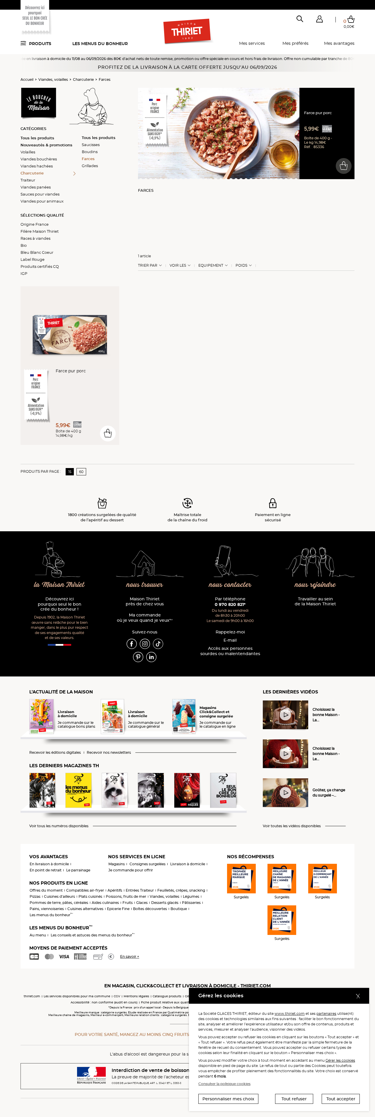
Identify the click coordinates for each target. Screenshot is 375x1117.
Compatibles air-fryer (85, 890)
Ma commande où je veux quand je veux (145, 618)
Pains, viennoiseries (47, 909)
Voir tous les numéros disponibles (58, 826)
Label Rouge (33, 259)
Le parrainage (78, 870)
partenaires (326, 1013)
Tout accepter (340, 1098)
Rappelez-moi (230, 632)
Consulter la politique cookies (224, 1084)
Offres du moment (46, 890)
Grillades (90, 165)
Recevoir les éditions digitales (55, 752)
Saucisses (91, 144)
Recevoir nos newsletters (109, 752)
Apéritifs (115, 890)
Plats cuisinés (90, 896)
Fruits (127, 902)
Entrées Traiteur (140, 890)
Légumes (191, 896)
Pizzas (35, 896)
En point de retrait (46, 870)
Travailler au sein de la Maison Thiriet (315, 602)
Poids (241, 265)
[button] (319, 20)
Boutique (179, 909)
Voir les (178, 265)
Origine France (35, 224)
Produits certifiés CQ (40, 266)
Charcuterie (83, 79)
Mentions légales (136, 996)
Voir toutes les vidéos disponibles (292, 826)
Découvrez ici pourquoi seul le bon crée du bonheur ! (59, 604)
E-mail (230, 640)
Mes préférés (295, 43)
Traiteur (28, 180)
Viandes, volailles (53, 79)
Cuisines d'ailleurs (59, 896)
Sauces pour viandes (40, 194)
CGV (117, 996)
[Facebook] (132, 643)
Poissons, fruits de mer (126, 896)
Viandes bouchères (39, 159)
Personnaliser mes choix (228, 1098)
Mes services (252, 43)
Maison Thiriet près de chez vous (145, 602)
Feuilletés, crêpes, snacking (181, 890)
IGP (24, 273)
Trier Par (147, 265)
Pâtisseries (191, 902)
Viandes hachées (37, 166)
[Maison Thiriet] (187, 31)
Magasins (116, 864)
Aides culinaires (105, 902)
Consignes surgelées (147, 864)
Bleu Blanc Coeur (37, 252)
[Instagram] (145, 643)
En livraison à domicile (49, 864)
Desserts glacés (164, 902)
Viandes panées (36, 187)
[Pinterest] (138, 656)
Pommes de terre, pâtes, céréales (59, 902)
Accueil (27, 79)
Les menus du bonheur (100, 43)
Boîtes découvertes (150, 909)
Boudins (90, 151)
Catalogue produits (167, 996)
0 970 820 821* (230, 604)
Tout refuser (294, 1098)
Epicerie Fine (118, 909)
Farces (104, 79)
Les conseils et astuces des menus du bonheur (93, 935)
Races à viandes (35, 238)
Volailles (28, 152)
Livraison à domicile (187, 864)
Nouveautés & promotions (46, 145)
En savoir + (129, 956)
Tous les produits (37, 138)
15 (69, 472)
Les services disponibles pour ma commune (77, 996)
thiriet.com (32, 996)
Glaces (142, 902)
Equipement (210, 265)
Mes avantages (339, 43)
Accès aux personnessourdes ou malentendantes (230, 651)
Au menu (38, 935)
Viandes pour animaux (42, 201)
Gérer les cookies (340, 1060)
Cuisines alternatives (85, 909)
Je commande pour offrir (130, 870)
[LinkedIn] (151, 656)
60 (81, 472)
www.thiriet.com (290, 1013)
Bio (24, 245)
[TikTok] (158, 643)
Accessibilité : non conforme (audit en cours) (104, 1002)
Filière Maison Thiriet (40, 231)
